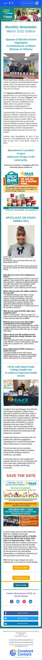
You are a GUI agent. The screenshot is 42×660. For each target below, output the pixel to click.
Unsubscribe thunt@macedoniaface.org (21, 640)
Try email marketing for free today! (21, 657)
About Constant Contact (26, 642)
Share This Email (22, 613)
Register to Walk (21, 568)
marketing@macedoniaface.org (23, 645)
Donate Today (21, 585)
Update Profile (13, 642)
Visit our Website (21, 578)
